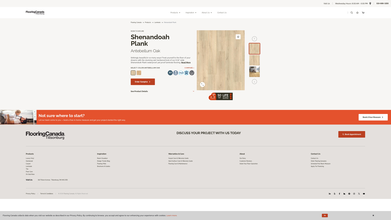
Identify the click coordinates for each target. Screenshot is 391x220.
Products (148, 22)
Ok (325, 215)
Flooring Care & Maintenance (177, 163)
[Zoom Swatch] (202, 84)
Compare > (189, 68)
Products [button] (174, 13)
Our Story (243, 158)
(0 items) (363, 12)
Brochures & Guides (103, 166)
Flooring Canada (136, 22)
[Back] (254, 38)
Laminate (157, 22)
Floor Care (29, 171)
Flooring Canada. (69, 193)
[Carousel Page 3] (254, 72)
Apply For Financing (317, 166)
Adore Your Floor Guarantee (249, 163)
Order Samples (141, 82)
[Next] (254, 81)
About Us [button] (206, 13)
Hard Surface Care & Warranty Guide (180, 161)
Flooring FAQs (101, 163)
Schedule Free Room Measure (320, 163)
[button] (352, 13)
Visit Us (327, 3)
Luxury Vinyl (30, 158)
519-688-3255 (382, 3)
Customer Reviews (246, 161)
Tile (27, 169)
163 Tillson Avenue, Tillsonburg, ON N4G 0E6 (53, 180)
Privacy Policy (30, 193)
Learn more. (171, 215)
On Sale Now (30, 174)
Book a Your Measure (372, 117)
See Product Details (139, 91)
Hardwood (29, 161)
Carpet (28, 163)
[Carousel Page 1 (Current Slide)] (254, 48)
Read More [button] (186, 62)
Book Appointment (353, 134)
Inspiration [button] (190, 13)
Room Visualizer (102, 158)
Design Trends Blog (103, 161)
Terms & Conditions (46, 193)
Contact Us (222, 13)
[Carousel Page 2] (254, 60)
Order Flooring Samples (318, 161)
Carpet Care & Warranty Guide (178, 158)
